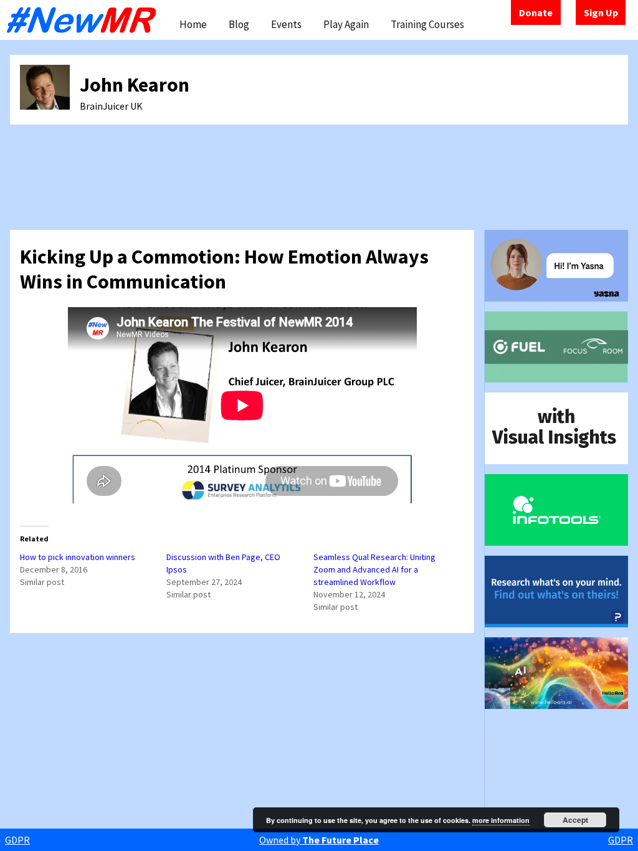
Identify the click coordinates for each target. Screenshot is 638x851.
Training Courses (427, 24)
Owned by (319, 840)
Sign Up (601, 12)
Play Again (346, 24)
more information (501, 820)
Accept (575, 819)
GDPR (17, 840)
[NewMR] (84, 20)
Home (193, 24)
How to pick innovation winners (77, 557)
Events (286, 24)
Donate (536, 12)
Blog (239, 24)
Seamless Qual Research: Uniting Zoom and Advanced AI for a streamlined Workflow (374, 569)
